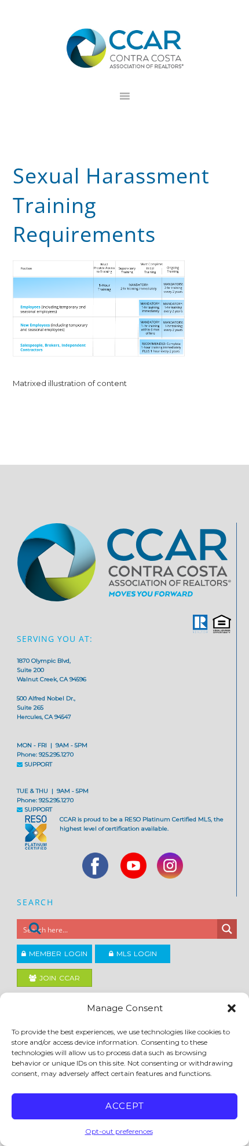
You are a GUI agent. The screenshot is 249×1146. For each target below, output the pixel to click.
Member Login (56, 953)
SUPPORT (37, 764)
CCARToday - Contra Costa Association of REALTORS (125, 48)
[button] (231, 1008)
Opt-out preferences (119, 1131)
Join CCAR (58, 978)
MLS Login (135, 953)
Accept (124, 1105)
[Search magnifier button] (227, 929)
